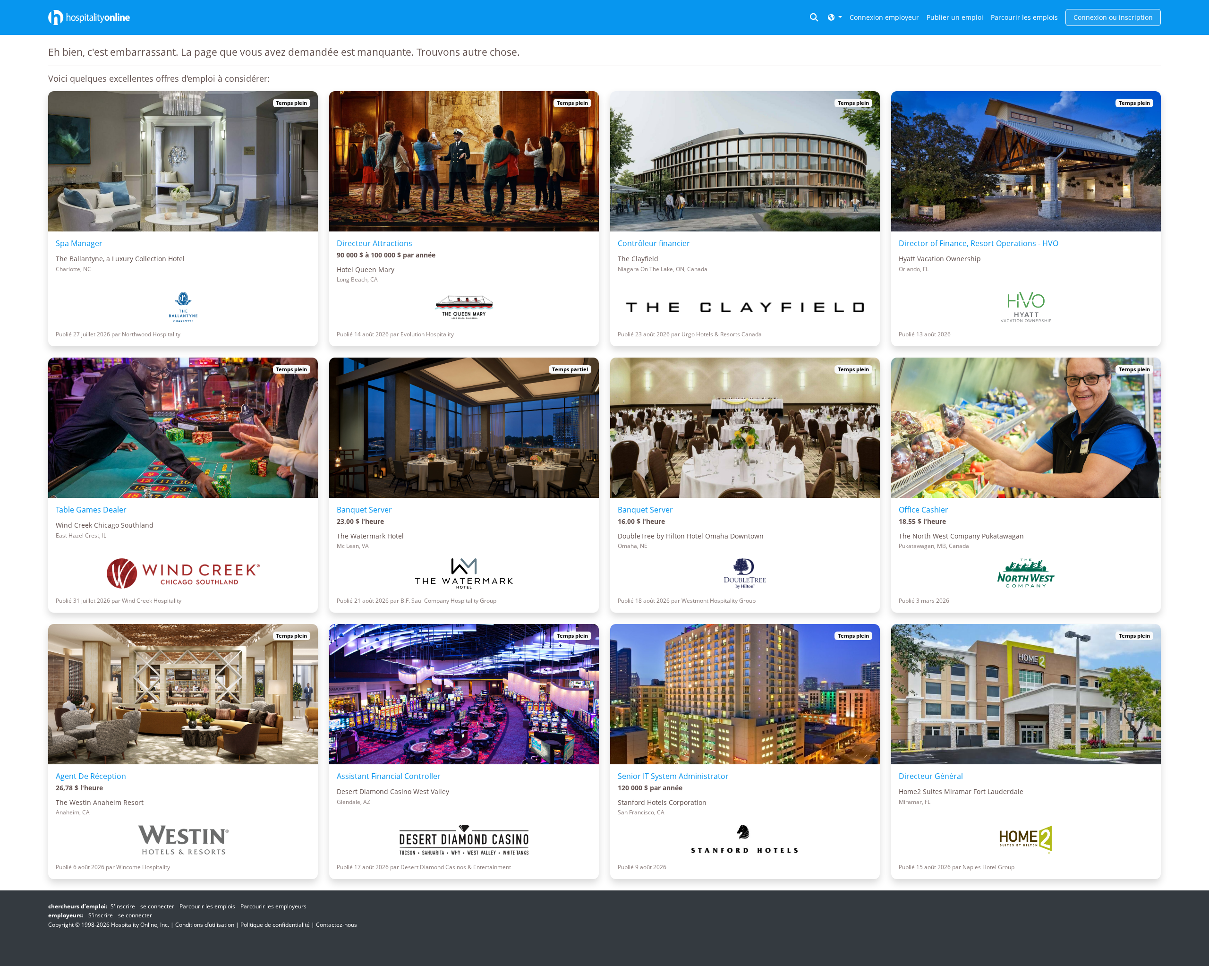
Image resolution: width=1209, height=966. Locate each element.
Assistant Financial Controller (389, 776)
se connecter (157, 906)
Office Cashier (923, 509)
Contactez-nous (336, 925)
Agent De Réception (91, 776)
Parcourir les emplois (1024, 17)
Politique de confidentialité (275, 925)
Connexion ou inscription (1113, 17)
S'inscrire (123, 906)
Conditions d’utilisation (204, 925)
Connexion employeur (884, 17)
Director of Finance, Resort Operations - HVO (978, 243)
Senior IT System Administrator (673, 776)
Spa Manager (79, 243)
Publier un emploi (955, 17)
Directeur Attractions (374, 243)
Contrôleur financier (654, 243)
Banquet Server (364, 509)
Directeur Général (931, 776)
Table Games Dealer (91, 509)
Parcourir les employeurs (273, 906)
